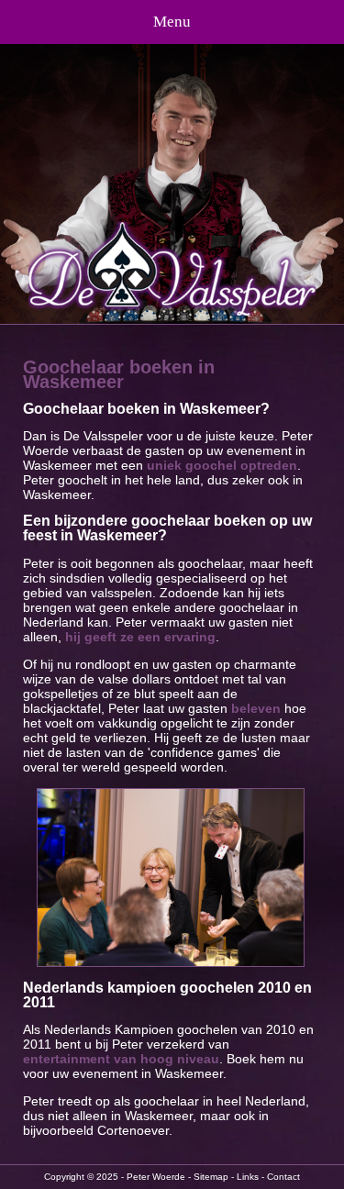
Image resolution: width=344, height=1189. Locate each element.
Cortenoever (133, 1130)
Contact (283, 1177)
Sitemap (211, 1177)
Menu (172, 21)
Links (248, 1177)
